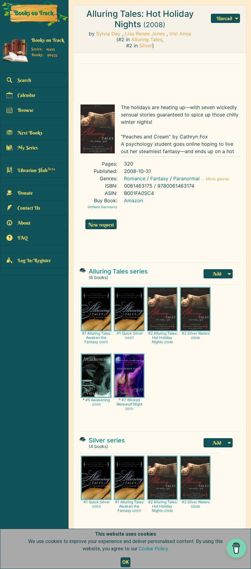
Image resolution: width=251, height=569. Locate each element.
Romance (134, 178)
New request (101, 225)
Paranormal (186, 178)
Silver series (107, 440)
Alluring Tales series (118, 271)
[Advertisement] (160, 82)
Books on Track (47, 40)
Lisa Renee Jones (145, 34)
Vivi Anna (180, 34)
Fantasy (159, 178)
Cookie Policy (153, 549)
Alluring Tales (146, 39)
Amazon (133, 200)
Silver (145, 45)
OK (125, 562)
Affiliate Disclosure (102, 207)
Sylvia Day (108, 34)
